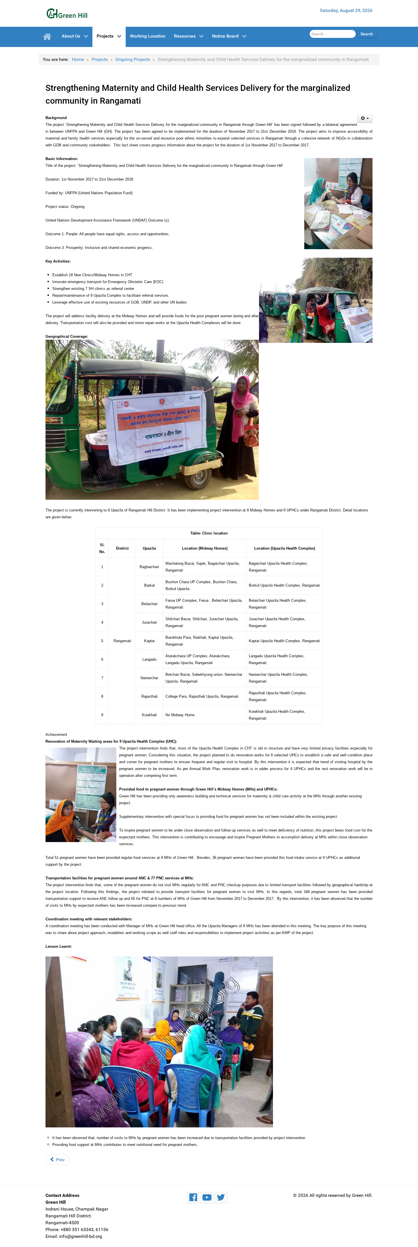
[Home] (47, 37)
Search (367, 34)
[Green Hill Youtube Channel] (207, 1197)
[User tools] (365, 118)
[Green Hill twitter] (221, 1197)
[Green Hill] (66, 13)
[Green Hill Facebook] (193, 1197)
